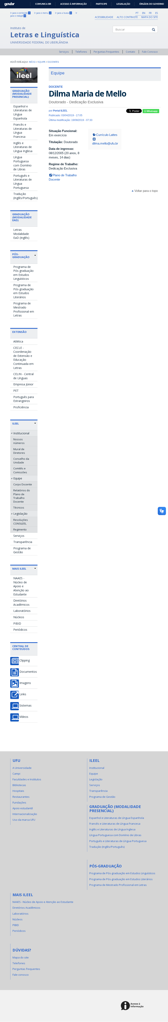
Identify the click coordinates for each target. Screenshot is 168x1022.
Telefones (81, 51)
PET (16, 391)
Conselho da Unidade (21, 460)
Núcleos (18, 617)
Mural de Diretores (19, 451)
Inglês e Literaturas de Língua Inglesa (22, 147)
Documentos (28, 671)
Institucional (21, 433)
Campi (16, 773)
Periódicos (20, 630)
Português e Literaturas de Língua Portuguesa (22, 182)
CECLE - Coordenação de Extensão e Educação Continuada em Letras (23, 358)
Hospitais (18, 791)
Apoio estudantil (22, 808)
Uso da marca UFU (23, 820)
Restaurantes (21, 797)
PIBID (17, 623)
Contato (130, 51)
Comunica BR (43, 3)
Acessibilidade (104, 17)
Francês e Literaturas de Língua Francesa (22, 131)
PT (137, 13)
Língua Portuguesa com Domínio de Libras (22, 163)
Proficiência (21, 407)
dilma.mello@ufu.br (105, 143)
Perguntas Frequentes (106, 51)
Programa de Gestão (22, 550)
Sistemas (25, 705)
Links (22, 694)
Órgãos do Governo (151, 3)
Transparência (22, 542)
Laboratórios (22, 611)
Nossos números (19, 441)
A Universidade (22, 768)
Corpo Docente (22, 484)
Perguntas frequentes (26, 969)
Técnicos (18, 507)
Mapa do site (149, 17)
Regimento (20, 529)
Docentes (53, 61)
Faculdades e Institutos (26, 779)
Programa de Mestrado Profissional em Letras (23, 309)
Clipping (24, 660)
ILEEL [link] (15, 423)
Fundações (19, 802)
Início (32, 61)
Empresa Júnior (23, 384)
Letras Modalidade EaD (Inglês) (21, 234)
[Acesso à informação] (133, 1006)
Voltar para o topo (146, 190)
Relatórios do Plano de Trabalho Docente (21, 495)
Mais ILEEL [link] (19, 568)
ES (156, 13)
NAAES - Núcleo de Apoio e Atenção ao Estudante (21, 586)
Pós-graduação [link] (21, 256)
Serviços (64, 51)
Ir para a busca (63, 12)
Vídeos (23, 716)
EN (143, 13)
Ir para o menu (42, 12)
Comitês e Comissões (20, 470)
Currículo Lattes (106, 135)
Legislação (123, 3)
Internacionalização (24, 814)
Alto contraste (127, 17)
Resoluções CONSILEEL (20, 521)
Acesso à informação (73, 3)
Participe (101, 3)
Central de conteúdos (21, 647)
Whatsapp (152, 111)
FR (150, 13)
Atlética (18, 341)
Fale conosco (20, 974)
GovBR (8, 3)
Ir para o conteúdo (20, 12)
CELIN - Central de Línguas (23, 376)
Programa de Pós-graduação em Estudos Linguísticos (23, 273)
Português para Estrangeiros (23, 399)
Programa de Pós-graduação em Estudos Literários (23, 291)
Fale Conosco (150, 51)
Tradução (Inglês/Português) (25, 196)
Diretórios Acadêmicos (21, 603)
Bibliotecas (19, 785)
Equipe (41, 61)
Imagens (25, 683)
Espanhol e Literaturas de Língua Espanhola (22, 112)
